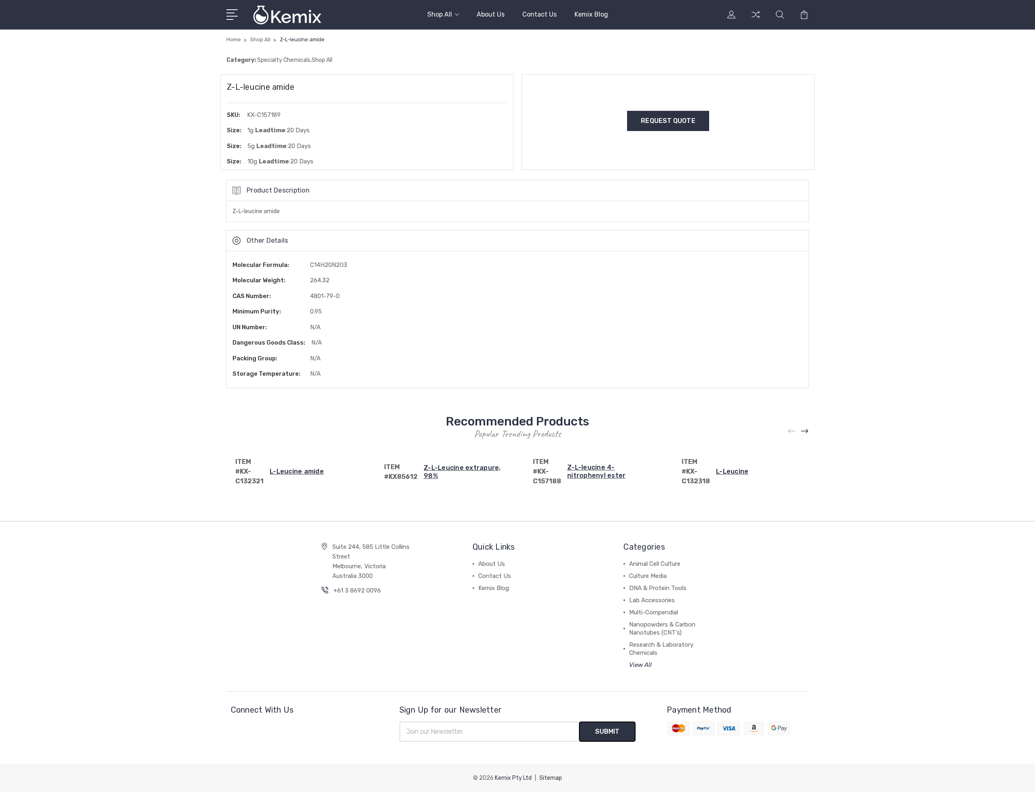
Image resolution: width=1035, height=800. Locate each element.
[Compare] (755, 19)
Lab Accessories (652, 600)
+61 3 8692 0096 (357, 590)
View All (640, 665)
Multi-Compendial (653, 612)
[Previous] (792, 431)
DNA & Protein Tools (657, 588)
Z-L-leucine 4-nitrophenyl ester (596, 471)
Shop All (439, 14)
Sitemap (550, 778)
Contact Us (539, 14)
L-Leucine (732, 471)
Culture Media (648, 576)
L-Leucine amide (297, 471)
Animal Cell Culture (654, 563)
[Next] (805, 431)
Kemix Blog (591, 14)
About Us (491, 14)
